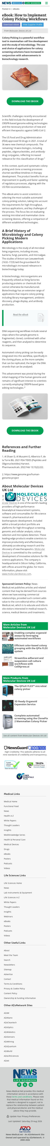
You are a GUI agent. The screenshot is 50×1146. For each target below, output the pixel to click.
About (6, 950)
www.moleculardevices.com (16, 573)
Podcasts (8, 863)
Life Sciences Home (13, 883)
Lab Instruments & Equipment (18, 892)
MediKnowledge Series (14, 835)
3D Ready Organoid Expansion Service (25, 703)
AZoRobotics (9, 1032)
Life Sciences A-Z (11, 897)
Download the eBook (25, 101)
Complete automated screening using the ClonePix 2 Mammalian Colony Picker (31, 718)
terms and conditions (22, 1096)
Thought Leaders (12, 825)
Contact (7, 979)
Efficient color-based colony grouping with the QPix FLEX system (31, 648)
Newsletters (9, 964)
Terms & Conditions (13, 983)
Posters (7, 858)
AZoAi (6, 1060)
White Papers (10, 820)
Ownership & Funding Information (20, 998)
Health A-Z (9, 815)
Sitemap (8, 969)
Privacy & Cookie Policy (14, 988)
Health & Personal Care (14, 839)
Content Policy (10, 993)
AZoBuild (8, 1051)
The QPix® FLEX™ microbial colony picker (30, 687)
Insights (7, 830)
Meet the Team (11, 955)
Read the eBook (20, 314)
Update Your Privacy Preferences (24, 1116)
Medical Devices (11, 844)
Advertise (8, 974)
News (6, 811)
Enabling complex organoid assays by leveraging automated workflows (30, 635)
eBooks (16, 9)
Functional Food (11, 806)
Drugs (6, 849)
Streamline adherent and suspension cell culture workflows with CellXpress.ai (29, 662)
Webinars (8, 916)
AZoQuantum (10, 1046)
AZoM (6, 1013)
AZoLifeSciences (11, 1056)
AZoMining (9, 1041)
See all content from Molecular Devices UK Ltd (24, 735)
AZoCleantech (10, 1022)
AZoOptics (8, 1027)
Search (7, 960)
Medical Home (10, 801)
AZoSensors (9, 1036)
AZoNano (8, 1017)
